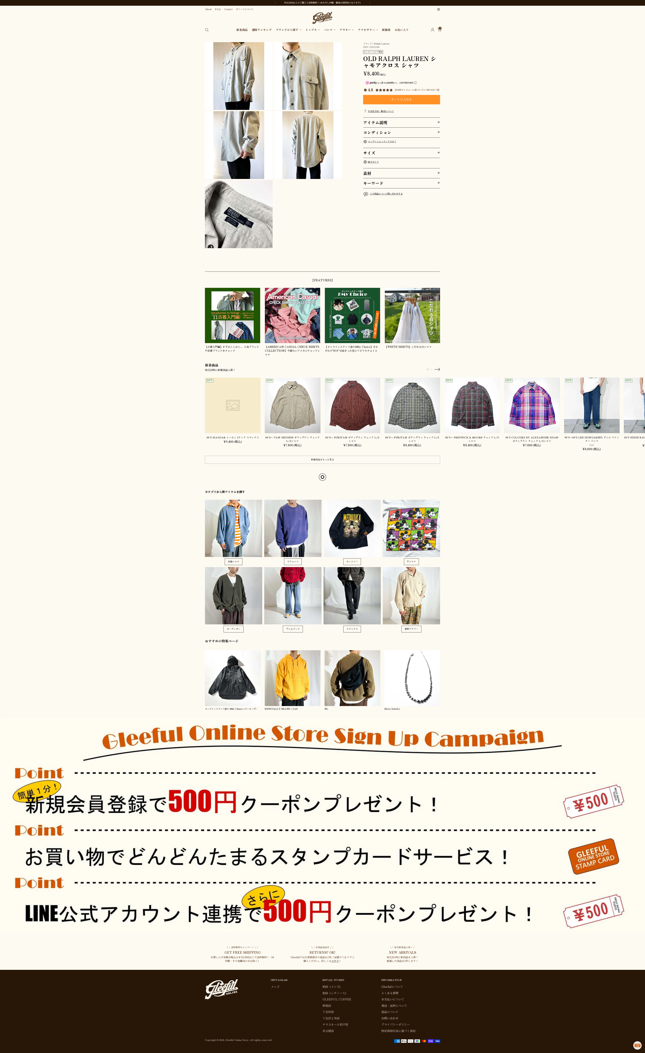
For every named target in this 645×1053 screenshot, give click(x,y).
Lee (592, 445)
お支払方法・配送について (381, 111)
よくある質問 (389, 993)
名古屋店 (328, 1031)
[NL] (352, 678)
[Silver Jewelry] (412, 678)
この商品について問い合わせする (386, 194)
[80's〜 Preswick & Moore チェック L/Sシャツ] (472, 405)
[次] (370, 3)
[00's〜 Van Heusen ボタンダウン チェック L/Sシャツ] (292, 405)
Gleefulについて (392, 986)
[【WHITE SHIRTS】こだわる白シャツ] (412, 315)
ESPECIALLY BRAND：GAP (281, 709)
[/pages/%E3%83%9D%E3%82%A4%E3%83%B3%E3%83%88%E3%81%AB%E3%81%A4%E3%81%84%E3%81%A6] (322, 824)
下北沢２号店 (331, 1018)
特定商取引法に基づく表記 (398, 1031)
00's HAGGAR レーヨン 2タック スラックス (233, 437)
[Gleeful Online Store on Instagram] (438, 9)
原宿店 (326, 1005)
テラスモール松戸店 (335, 1024)
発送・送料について (394, 1005)
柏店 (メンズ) (331, 986)
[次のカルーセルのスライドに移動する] (437, 265)
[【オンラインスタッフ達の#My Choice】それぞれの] (352, 315)
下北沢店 (328, 1012)
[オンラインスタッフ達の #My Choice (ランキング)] (233, 678)
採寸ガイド (373, 162)
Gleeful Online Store (236, 1040)
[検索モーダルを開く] (206, 29)
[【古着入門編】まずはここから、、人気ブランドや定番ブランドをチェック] (232, 315)
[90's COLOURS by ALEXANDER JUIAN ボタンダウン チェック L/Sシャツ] (532, 405)
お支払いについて (392, 999)
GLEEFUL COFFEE (336, 999)
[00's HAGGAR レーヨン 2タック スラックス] (233, 405)
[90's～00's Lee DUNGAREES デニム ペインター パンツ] (592, 405)
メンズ (275, 986)
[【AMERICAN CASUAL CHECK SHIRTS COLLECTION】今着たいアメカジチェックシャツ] (292, 315)
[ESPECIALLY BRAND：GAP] (292, 678)
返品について (389, 1012)
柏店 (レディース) (334, 993)
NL (326, 709)
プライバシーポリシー (395, 1024)
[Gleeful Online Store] (322, 18)
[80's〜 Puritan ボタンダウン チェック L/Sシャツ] (352, 405)
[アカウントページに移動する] (431, 29)
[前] (275, 3)
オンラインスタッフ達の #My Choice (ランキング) (231, 709)
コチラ (335, 961)
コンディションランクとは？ (382, 141)
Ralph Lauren (381, 44)
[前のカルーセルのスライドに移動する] (429, 265)
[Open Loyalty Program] (637, 1045)
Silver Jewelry (392, 709)
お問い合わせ (389, 1018)
